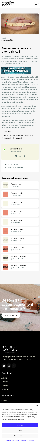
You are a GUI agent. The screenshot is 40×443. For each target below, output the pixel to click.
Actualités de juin (16, 202)
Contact (4, 400)
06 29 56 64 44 (13, 164)
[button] (37, 406)
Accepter (20, 425)
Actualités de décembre (18, 256)
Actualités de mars (17, 229)
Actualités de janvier (17, 247)
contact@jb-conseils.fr (15, 167)
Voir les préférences (20, 436)
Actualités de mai (16, 211)
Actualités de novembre (18, 266)
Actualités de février (17, 238)
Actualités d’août (16, 184)
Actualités (4, 378)
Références (5, 389)
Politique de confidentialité (12, 440)
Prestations (5, 385)
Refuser (20, 430)
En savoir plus (6, 131)
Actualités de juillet (17, 193)
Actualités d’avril (16, 220)
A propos (4, 381)
